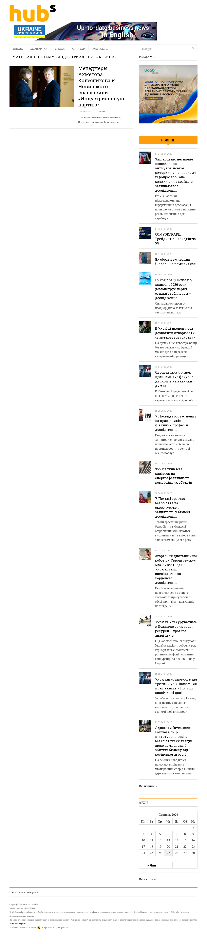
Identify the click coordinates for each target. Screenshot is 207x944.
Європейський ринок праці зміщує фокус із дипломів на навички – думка (175, 379)
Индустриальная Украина (90, 121)
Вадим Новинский (111, 117)
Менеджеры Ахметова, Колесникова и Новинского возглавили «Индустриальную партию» (101, 86)
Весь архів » (147, 879)
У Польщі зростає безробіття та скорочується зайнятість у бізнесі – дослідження (174, 507)
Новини (102, 111)
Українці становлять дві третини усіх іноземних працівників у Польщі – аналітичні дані (176, 686)
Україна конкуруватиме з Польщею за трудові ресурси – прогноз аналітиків (176, 628)
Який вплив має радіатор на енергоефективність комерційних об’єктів (173, 475)
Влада (18, 48)
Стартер (78, 48)
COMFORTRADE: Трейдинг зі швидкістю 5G (175, 238)
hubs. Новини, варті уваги (33, 13)
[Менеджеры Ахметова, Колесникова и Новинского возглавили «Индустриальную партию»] (42, 86)
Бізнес (60, 48)
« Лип (151, 865)
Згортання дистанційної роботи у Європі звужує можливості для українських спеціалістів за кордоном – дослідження (176, 569)
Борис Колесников (92, 117)
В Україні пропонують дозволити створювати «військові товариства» (175, 332)
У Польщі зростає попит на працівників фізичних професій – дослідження (175, 423)
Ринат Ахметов (111, 121)
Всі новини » (148, 786)
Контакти (100, 48)
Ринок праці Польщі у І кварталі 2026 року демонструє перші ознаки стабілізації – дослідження (174, 289)
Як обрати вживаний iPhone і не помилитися (175, 261)
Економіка (39, 48)
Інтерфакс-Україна (17, 923)
